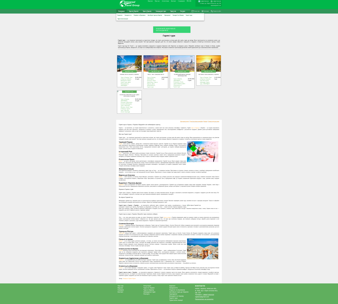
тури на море (167, 217)
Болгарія (121, 225)
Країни (205, 121)
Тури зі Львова (125, 77)
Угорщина (176, 82)
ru (188, 1)
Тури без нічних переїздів (196, 121)
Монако (123, 107)
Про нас (157, 1)
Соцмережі (181, 1)
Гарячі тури (189, 15)
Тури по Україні (133, 11)
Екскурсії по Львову (178, 15)
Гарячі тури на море (213, 121)
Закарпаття (128, 15)
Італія (181, 82)
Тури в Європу (147, 11)
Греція (120, 241)
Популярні (121, 11)
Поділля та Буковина (139, 15)
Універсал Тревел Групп (129, 278)
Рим (120, 153)
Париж (120, 143)
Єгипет (121, 267)
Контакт (173, 1)
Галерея (121, 290)
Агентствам (165, 1)
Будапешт (121, 184)
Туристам (173, 11)
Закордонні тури (161, 11)
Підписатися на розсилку (204, 299)
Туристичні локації (122, 19)
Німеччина (150, 82)
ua (190, 1)
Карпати (119, 15)
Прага (120, 161)
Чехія (154, 80)
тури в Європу (195, 127)
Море (129, 80)
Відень (120, 176)
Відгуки (150, 1)
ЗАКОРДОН (124, 85)
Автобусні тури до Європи (155, 15)
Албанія (128, 79)
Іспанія (123, 104)
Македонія (124, 80)
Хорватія (121, 259)
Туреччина (121, 233)
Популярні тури (184, 121)
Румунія (208, 79)
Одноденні (167, 15)
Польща (149, 80)
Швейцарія (128, 104)
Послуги (182, 11)
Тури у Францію (125, 105)
